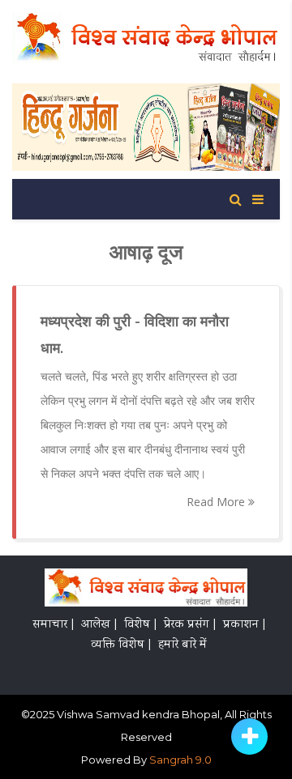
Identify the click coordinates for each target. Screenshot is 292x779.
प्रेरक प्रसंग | (190, 625)
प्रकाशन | (244, 625)
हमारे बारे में (182, 645)
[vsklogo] (146, 590)
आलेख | (99, 625)
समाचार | (53, 625)
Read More (217, 501)
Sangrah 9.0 (180, 759)
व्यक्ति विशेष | (121, 645)
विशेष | (140, 625)
